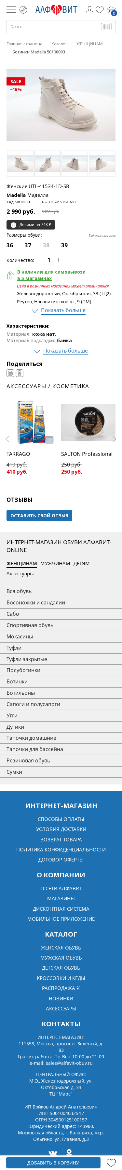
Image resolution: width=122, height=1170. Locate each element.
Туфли (14, 647)
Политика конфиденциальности (61, 849)
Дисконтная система (61, 909)
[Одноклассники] (19, 373)
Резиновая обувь (28, 760)
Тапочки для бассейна (35, 749)
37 (28, 245)
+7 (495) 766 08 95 (23, 10)
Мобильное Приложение (61, 919)
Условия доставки (61, 829)
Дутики (15, 726)
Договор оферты (61, 859)
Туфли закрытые (27, 659)
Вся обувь (19, 591)
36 (10, 245)
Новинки (61, 998)
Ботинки (17, 681)
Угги (12, 715)
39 (64, 245)
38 (46, 245)
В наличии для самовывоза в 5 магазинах (51, 275)
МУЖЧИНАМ (55, 563)
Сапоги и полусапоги (33, 704)
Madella (27, 195)
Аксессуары (20, 573)
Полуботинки (23, 670)
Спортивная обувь (30, 625)
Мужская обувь (61, 957)
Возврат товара (61, 839)
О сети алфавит (61, 888)
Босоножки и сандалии (36, 602)
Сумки (14, 771)
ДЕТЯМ (82, 563)
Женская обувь (61, 947)
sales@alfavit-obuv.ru (69, 1063)
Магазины (61, 898)
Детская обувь (61, 967)
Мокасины (20, 636)
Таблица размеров (102, 235)
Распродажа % (61, 988)
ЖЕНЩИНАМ (22, 563)
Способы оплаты (61, 819)
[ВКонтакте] (10, 373)
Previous (8, 439)
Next (113, 439)
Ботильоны (21, 692)
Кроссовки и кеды (61, 978)
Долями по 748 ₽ (35, 224)
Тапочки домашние (31, 737)
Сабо (13, 613)
